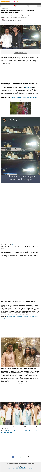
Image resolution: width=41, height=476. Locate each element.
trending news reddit (28, 468)
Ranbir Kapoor (28, 87)
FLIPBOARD (8, 23)
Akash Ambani (25, 56)
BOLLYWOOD (12, 3)
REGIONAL (27, 3)
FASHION (34, 3)
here (13, 244)
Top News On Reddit (33, 6)
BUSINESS (38, 3)
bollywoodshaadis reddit (18, 468)
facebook (23, 467)
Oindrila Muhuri (5, 19)
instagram (10, 468)
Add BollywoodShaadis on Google (21, 52)
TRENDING (7, 3)
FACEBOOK (12, 23)
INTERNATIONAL (22, 3)
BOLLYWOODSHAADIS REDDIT (23, 23)
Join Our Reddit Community (22, 6)
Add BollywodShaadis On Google (8, 6)
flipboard (18, 467)
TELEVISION (16, 3)
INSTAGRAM (16, 23)
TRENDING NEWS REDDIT (32, 23)
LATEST (3, 3)
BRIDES (31, 3)
